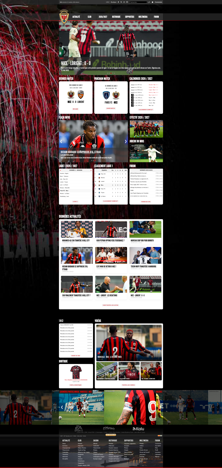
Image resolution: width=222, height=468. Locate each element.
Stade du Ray (82, 450)
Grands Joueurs (113, 448)
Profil (156, 450)
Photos (95, 450)
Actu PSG (91, 432)
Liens (141, 461)
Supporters (129, 16)
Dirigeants (81, 454)
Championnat (66, 448)
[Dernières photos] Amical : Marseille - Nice (76, 391)
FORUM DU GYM (145, 201)
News (64, 443)
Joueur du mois (137, 141)
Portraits (142, 456)
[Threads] (127, 2)
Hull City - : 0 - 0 (153, 92)
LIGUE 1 (75, 201)
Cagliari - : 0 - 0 (153, 89)
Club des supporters (130, 443)
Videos (95, 452)
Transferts (65, 454)
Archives (64, 445)
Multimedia (143, 16)
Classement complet (110, 201)
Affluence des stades (84, 452)
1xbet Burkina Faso (127, 432)
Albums (157, 456)
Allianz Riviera (82, 448)
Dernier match (66, 79)
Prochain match (102, 79)
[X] (121, 2)
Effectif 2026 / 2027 (139, 117)
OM (86, 432)
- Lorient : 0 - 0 (153, 95)
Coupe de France (98, 454)
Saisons (111, 454)
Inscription (158, 445)
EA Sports (78, 429)
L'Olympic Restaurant (108, 429)
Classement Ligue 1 (103, 166)
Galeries (159, 391)
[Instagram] (124, 2)
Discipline (65, 459)
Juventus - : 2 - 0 (153, 87)
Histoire (80, 443)
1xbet (105, 432)
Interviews (142, 454)
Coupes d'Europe (114, 456)
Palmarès (80, 445)
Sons (141, 448)
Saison (96, 440)
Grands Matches (113, 450)
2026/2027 (103, 16)
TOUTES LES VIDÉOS (128, 385)
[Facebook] (118, 2)
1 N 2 (107, 2)
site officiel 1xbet (140, 432)
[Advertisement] (131, 8)
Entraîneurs (81, 461)
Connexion (158, 2)
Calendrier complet (146, 109)
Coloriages (99, 432)
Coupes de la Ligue (114, 461)
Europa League (97, 459)
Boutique (113, 2)
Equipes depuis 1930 (84, 465)
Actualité (76, 16)
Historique (116, 16)
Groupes (126, 445)
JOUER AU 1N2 (75, 355)
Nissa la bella (128, 452)
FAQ (156, 448)
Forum (156, 16)
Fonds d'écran (144, 450)
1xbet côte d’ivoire (114, 432)
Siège (79, 456)
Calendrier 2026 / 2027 (140, 79)
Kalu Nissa (138, 429)
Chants (126, 450)
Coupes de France (114, 459)
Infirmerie (65, 456)
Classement (65, 450)
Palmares (111, 445)
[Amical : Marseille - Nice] (26, 407)
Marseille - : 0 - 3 (153, 84)
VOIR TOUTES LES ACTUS (110, 305)
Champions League (98, 456)
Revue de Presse (145, 452)
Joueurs (80, 459)
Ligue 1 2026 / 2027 (68, 166)
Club (89, 16)
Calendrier (65, 452)
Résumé (75, 109)
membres (158, 452)
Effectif (95, 443)
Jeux (125, 456)
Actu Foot (80, 432)
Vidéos (98, 321)
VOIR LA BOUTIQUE (75, 385)
